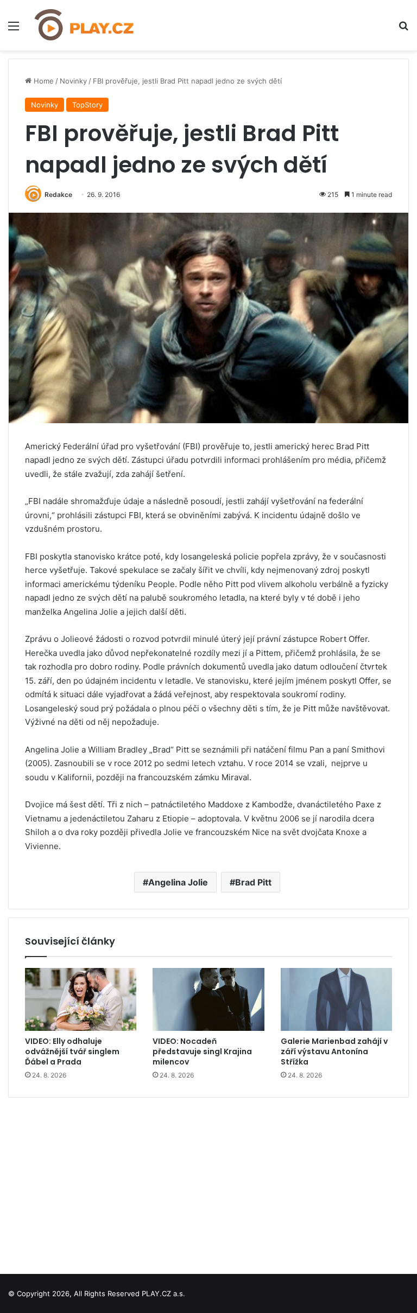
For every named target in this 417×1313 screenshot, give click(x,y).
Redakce (58, 194)
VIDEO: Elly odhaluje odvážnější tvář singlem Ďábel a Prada (72, 1051)
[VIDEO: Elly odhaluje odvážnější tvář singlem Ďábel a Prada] (80, 999)
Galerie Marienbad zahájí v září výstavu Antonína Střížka (334, 1051)
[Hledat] (403, 29)
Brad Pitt (253, 882)
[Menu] (13, 29)
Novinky (73, 81)
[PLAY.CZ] (84, 25)
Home (42, 81)
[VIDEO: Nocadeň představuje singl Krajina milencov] (208, 999)
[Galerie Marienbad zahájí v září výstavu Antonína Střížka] (336, 999)
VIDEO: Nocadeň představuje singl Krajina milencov (202, 1051)
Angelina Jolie (178, 882)
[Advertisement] (208, 1182)
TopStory (87, 104)
